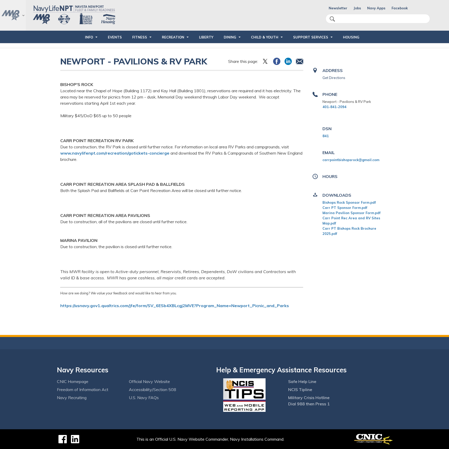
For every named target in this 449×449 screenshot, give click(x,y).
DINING (230, 37)
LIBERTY (206, 37)
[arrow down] (13, 15)
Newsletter (338, 8)
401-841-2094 (334, 107)
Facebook (400, 8)
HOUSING (351, 37)
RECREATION (173, 37)
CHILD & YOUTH (264, 37)
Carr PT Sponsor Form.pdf (344, 208)
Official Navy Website (149, 381)
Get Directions (333, 78)
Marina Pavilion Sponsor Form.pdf (351, 213)
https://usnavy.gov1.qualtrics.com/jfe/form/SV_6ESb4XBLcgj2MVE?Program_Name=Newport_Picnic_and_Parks (174, 305)
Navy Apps (376, 8)
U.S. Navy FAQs (144, 397)
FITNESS (139, 37)
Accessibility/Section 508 (152, 389)
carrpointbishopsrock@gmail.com (350, 160)
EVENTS (115, 37)
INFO (89, 37)
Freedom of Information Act (82, 389)
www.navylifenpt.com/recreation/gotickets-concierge (114, 153)
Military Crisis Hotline (308, 397)
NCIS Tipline (300, 389)
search (332, 19)
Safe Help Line (302, 381)
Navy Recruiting (72, 397)
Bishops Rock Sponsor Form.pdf (349, 202)
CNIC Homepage (72, 381)
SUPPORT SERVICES (310, 37)
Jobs (357, 8)
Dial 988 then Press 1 (309, 403)
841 (325, 136)
